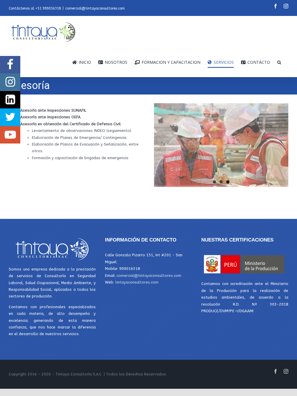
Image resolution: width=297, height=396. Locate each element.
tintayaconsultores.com (136, 282)
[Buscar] (279, 62)
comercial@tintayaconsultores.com (95, 8)
